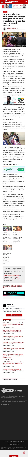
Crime (12, 285)
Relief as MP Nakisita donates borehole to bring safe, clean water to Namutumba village (13, 363)
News (4, 287)
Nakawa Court (18, 286)
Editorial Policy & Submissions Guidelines (14, 441)
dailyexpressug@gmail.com (11, 275)
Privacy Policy (11, 443)
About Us (19, 443)
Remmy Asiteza (12, 28)
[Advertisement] (14, 422)
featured (16, 285)
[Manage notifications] (24, 452)
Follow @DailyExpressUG (14, 315)
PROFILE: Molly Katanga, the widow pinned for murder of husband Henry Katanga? (17, 235)
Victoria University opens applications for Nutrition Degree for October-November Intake (13, 324)
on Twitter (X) (16, 279)
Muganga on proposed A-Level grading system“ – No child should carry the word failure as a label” (13, 356)
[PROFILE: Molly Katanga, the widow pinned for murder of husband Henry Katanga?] (17, 228)
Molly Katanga (11, 286)
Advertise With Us (14, 444)
